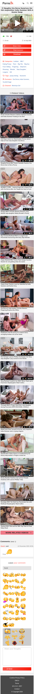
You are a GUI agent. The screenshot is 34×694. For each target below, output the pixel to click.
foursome (23, 75)
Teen (14, 64)
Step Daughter (21, 69)
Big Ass (26, 64)
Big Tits (20, 64)
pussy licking (14, 75)
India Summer (24, 79)
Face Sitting (6, 67)
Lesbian (16, 61)
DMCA (17, 680)
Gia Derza (16, 79)
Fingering (15, 67)
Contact (17, 689)
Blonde (12, 69)
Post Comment (18, 50)
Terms (17, 683)
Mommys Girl (16, 85)
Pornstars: (8, 79)
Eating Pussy (7, 64)
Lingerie (5, 72)
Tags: (7, 75)
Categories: (9, 61)
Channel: (8, 85)
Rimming (6, 69)
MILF (22, 61)
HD (11, 72)
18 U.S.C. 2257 (17, 686)
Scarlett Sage (7, 82)
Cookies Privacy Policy (17, 678)
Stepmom (23, 67)
